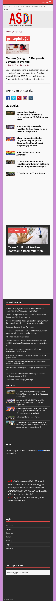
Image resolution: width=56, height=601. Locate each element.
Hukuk (8, 537)
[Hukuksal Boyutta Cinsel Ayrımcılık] (10, 153)
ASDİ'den (9, 525)
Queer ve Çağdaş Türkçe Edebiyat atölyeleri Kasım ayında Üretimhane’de (26, 362)
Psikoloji (9, 540)
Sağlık (8, 544)
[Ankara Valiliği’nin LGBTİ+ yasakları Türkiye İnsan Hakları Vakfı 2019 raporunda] (10, 127)
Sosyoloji (9, 548)
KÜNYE (16, 6)
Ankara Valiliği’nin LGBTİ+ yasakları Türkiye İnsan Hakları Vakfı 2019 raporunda (31, 129)
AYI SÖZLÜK (25, 6)
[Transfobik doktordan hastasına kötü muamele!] (28, 242)
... (43, 79)
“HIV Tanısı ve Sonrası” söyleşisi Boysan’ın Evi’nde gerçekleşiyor (26, 356)
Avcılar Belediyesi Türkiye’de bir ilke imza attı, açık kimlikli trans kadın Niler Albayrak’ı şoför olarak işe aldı (26, 342)
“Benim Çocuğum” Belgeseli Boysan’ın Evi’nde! (25, 60)
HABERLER (10, 385)
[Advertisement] (26, 204)
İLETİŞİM (18, 9)
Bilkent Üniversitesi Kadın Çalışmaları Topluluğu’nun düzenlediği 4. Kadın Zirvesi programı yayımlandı (29, 142)
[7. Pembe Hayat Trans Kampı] (10, 174)
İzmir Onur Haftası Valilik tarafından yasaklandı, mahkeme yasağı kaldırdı (25, 374)
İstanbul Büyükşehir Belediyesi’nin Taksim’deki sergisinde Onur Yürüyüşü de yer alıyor (32, 116)
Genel (8, 529)
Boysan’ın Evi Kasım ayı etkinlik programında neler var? (26, 368)
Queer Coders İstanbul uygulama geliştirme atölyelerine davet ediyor (23, 350)
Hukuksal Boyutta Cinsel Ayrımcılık (28, 153)
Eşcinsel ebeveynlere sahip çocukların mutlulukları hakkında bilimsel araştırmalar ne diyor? (32, 164)
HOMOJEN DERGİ (38, 6)
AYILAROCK (8, 9)
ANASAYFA (8, 6)
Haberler (9, 533)
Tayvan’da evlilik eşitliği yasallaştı (19, 379)
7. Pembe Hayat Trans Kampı (30, 173)
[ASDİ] (28, 19)
